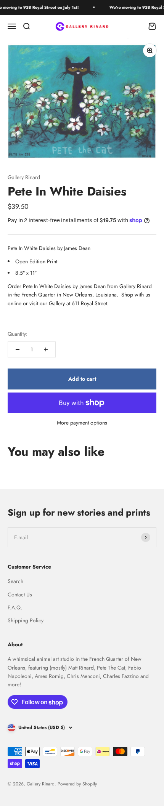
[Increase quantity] (45, 349)
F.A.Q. (15, 607)
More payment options (82, 422)
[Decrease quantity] (17, 349)
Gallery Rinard (24, 177)
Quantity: (17, 334)
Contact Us (20, 594)
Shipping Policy (25, 620)
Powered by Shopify (77, 783)
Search (15, 581)
